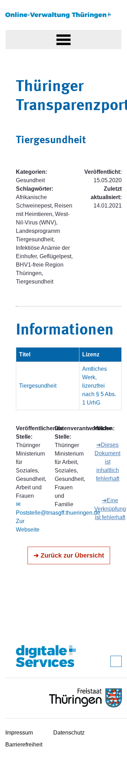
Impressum (19, 733)
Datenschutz (69, 733)
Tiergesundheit (37, 386)
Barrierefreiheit (23, 745)
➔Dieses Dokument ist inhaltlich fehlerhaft (107, 462)
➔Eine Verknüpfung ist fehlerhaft (110, 508)
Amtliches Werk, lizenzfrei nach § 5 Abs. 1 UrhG (99, 386)
